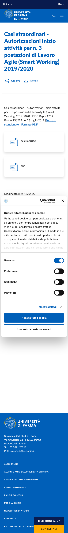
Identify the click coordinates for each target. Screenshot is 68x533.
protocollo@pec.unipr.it (22, 451)
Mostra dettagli (48, 306)
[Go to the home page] (18, 13)
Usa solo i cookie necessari (34, 329)
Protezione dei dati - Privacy (20, 526)
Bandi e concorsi (13, 495)
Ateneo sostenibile (15, 487)
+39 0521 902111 (18, 447)
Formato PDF (29, 124)
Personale (10, 519)
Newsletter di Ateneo (16, 511)
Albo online (11, 464)
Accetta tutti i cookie (34, 317)
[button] (8, 4)
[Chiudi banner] (63, 201)
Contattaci (49, 529)
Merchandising (12, 503)
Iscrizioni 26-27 (49, 521)
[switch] (59, 271)
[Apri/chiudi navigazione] (62, 15)
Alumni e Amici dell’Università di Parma (26, 472)
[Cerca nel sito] (54, 15)
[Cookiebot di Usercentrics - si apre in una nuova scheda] (41, 201)
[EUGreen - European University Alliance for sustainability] (21, 19)
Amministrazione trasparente (21, 480)
